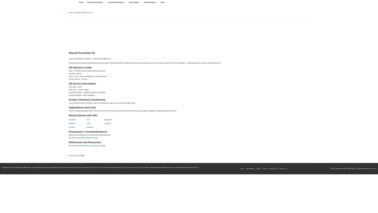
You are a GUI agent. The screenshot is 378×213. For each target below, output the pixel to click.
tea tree (152, 63)
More (162, 2)
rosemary (107, 123)
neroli (89, 123)
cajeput (160, 63)
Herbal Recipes (149, 2)
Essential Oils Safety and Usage (86, 138)
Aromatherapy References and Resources (86, 145)
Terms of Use (283, 168)
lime (88, 120)
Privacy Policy (273, 168)
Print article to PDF (75, 155)
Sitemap (264, 168)
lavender (72, 127)
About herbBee (250, 168)
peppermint (108, 120)
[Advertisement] (189, 35)
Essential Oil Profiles (95, 2)
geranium (72, 123)
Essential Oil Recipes (116, 2)
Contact (258, 168)
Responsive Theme (371, 168)
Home (81, 2)
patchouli (90, 127)
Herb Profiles (134, 2)
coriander (72, 120)
